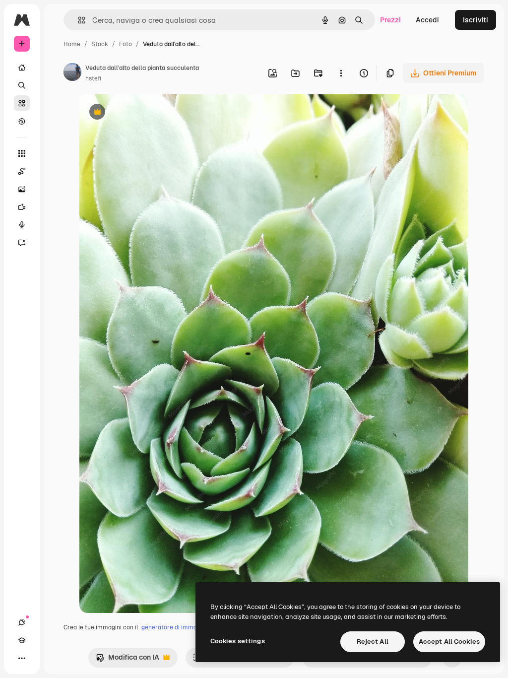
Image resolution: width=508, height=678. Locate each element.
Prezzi (390, 19)
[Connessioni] (22, 622)
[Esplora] (22, 121)
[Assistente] (22, 243)
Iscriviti (475, 19)
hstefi (93, 78)
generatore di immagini (174, 627)
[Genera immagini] (22, 189)
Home (72, 44)
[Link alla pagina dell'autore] (72, 73)
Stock (99, 44)
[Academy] (22, 640)
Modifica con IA (127, 660)
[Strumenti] (22, 153)
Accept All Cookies (449, 641)
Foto (125, 44)
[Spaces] (22, 171)
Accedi (427, 19)
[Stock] (22, 103)
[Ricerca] (22, 85)
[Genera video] (22, 207)
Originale (145, 113)
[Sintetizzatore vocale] (22, 225)
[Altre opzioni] (341, 73)
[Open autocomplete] (77, 20)
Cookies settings (237, 641)
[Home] (22, 67)
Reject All (372, 641)
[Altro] (22, 658)
